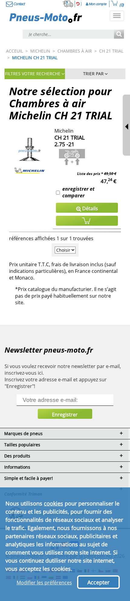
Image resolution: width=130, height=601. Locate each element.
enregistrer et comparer (78, 192)
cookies (53, 503)
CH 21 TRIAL (69, 137)
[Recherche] (119, 35)
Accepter (98, 582)
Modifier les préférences (44, 582)
